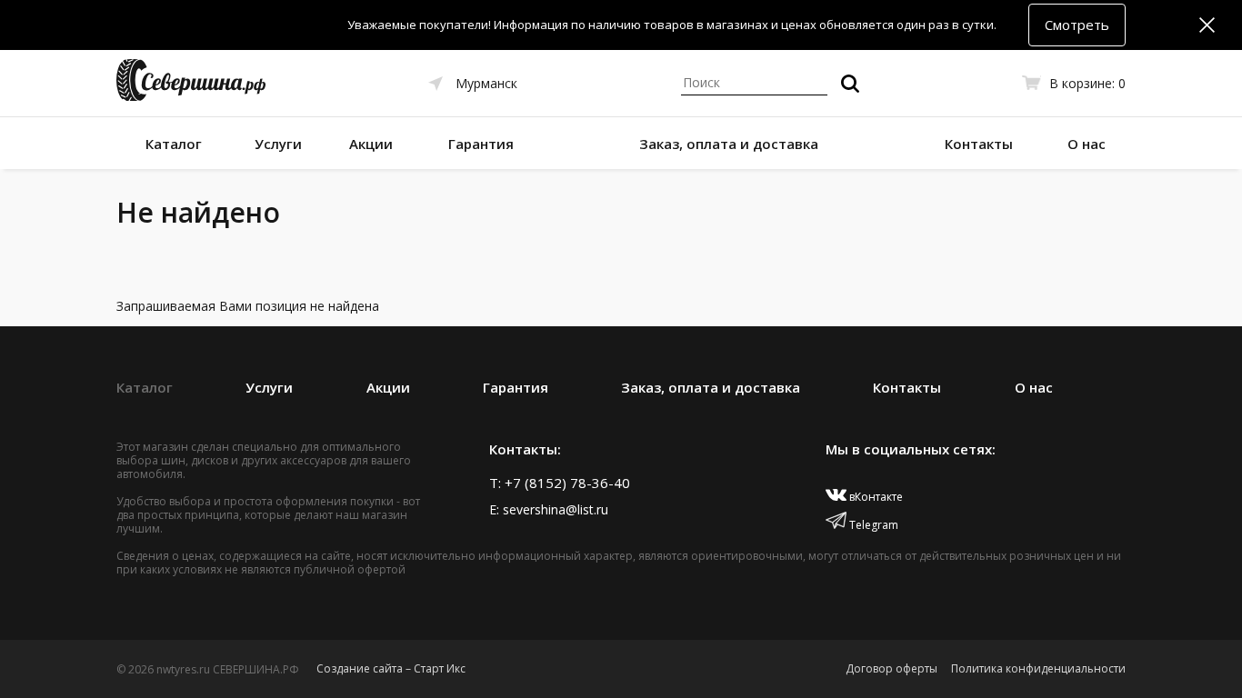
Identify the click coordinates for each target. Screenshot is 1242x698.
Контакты (979, 144)
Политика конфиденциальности (1038, 668)
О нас (1086, 144)
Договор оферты (891, 668)
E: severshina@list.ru (548, 509)
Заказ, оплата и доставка (728, 144)
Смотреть (1077, 24)
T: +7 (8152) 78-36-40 (559, 483)
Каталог (173, 144)
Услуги (278, 144)
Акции (371, 144)
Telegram (872, 525)
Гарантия (481, 144)
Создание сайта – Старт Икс (391, 668)
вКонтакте (874, 496)
